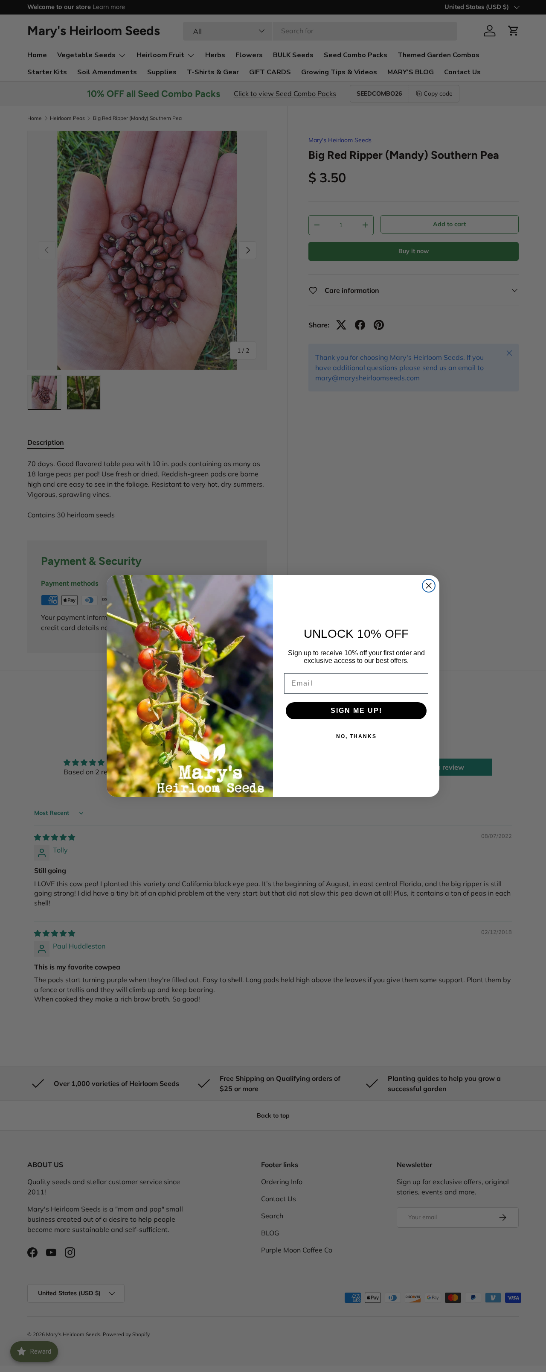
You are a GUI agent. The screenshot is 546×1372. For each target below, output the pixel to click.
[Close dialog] (428, 585)
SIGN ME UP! (356, 710)
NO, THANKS (356, 736)
